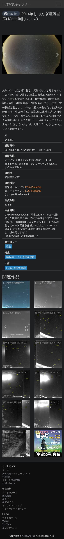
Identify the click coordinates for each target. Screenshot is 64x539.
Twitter (5, 521)
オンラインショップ (12, 505)
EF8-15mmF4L (33, 187)
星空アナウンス (10, 527)
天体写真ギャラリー (16, 4)
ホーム (5, 470)
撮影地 (8, 173)
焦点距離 (10, 200)
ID (6, 135)
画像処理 (10, 210)
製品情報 (6, 495)
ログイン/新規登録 (11, 479)
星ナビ (5, 498)
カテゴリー (11, 241)
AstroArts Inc (28, 535)
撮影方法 (10, 155)
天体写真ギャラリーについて (16, 473)
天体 (7, 263)
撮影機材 (10, 183)
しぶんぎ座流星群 (16, 268)
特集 (7, 252)
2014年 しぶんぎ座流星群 (20, 257)
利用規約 (6, 476)
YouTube (6, 524)
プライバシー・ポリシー (14, 508)
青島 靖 (13, 13)
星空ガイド (7, 502)
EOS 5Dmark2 (33, 191)
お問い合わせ (8, 482)
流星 (8, 246)
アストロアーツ (10, 492)
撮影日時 (10, 145)
